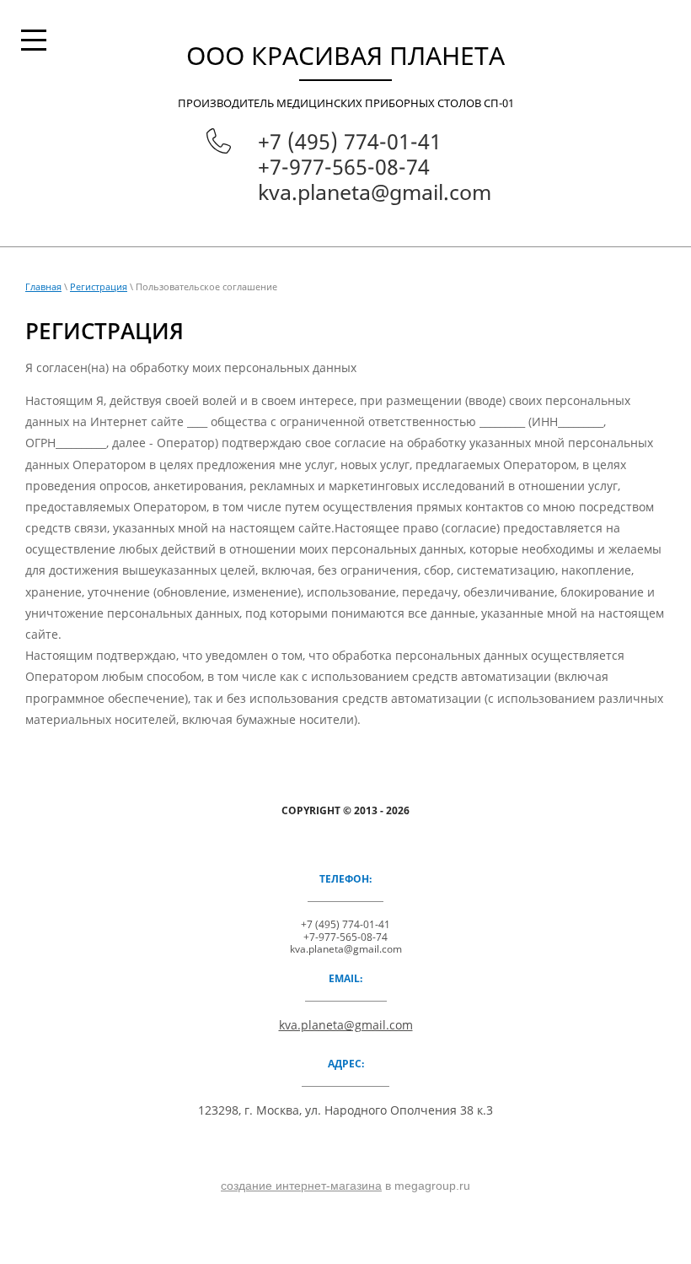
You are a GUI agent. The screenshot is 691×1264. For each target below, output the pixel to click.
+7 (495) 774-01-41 (350, 141)
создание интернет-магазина (301, 1185)
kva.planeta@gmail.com (374, 191)
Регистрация (98, 286)
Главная (43, 286)
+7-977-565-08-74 (344, 166)
